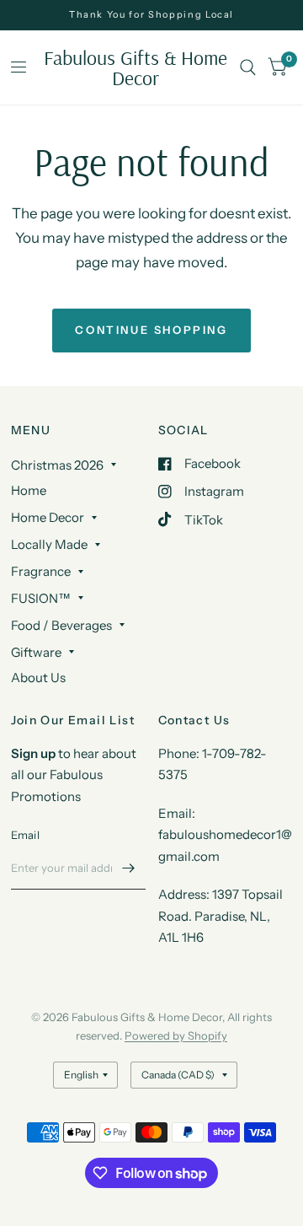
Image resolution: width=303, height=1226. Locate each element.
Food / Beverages (61, 625)
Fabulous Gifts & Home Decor (135, 67)
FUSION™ (41, 598)
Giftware (36, 652)
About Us (38, 677)
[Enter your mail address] (129, 868)
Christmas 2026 (57, 465)
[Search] (248, 67)
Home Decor (47, 517)
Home (28, 490)
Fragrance (41, 571)
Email (25, 835)
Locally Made (49, 544)
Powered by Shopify (176, 1035)
